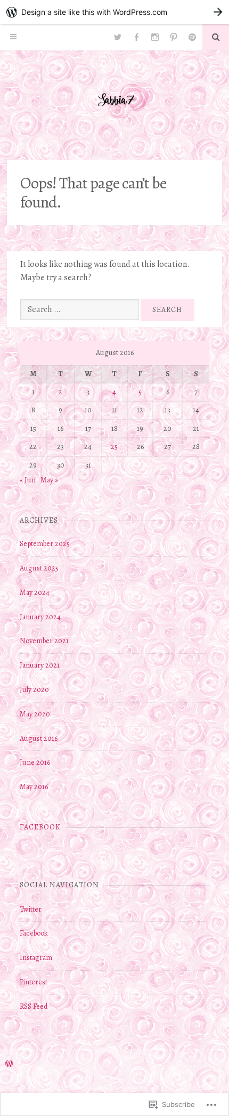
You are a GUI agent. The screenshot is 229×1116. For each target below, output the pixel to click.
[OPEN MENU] (13, 37)
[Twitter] (117, 37)
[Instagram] (154, 37)
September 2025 (45, 544)
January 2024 (40, 617)
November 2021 (44, 641)
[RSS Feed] (192, 37)
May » (49, 480)
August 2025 (39, 568)
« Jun (28, 480)
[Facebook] (136, 37)
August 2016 (39, 738)
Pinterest (33, 982)
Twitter (31, 909)
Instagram (36, 958)
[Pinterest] (173, 37)
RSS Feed (33, 1006)
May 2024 (35, 592)
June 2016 (35, 762)
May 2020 (35, 714)
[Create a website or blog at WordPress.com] (9, 1064)
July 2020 (34, 690)
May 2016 (34, 787)
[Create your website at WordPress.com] (114, 12)
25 (114, 447)
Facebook (40, 827)
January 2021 (40, 665)
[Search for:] (80, 309)
